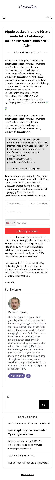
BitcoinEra (27, 6)
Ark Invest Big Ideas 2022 (22, 455)
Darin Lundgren (17, 312)
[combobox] (10, 223)
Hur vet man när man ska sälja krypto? (28, 462)
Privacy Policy (27, 474)
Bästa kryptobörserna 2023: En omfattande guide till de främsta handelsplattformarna (25, 444)
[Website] (28, 376)
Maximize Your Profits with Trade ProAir (29, 423)
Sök (8, 396)
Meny (49, 17)
